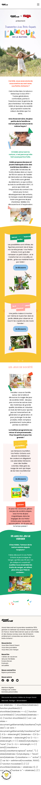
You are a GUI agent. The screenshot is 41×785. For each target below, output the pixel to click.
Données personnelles (10, 692)
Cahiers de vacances (9, 657)
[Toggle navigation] (37, 4)
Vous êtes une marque (10, 650)
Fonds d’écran (7, 661)
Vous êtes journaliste (9, 647)
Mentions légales (8, 687)
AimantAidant (22, 701)
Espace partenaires (9, 672)
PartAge (12, 701)
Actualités (5, 665)
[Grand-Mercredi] (12, 4)
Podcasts (5, 663)
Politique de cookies (9, 690)
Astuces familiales (8, 659)
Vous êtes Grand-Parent (10, 645)
